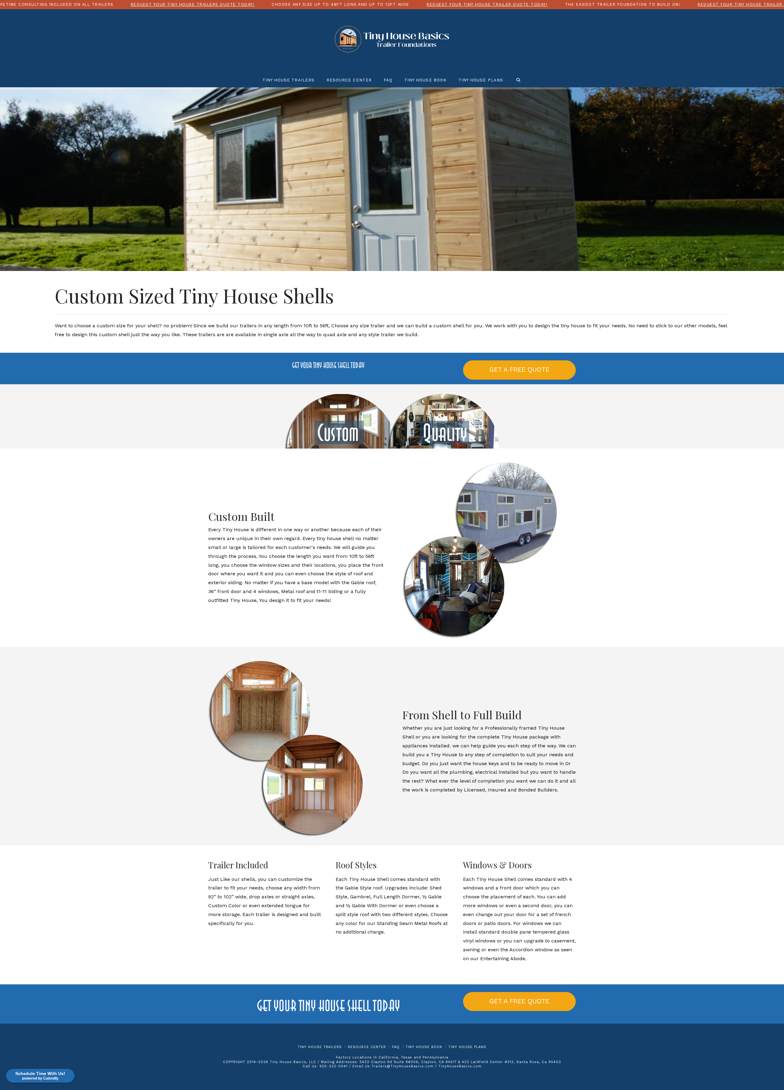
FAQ (396, 1047)
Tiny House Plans (467, 1047)
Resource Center (367, 1047)
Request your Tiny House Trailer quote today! (487, 4)
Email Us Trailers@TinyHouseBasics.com (393, 1066)
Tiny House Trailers (320, 1047)
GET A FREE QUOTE (519, 369)
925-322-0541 (333, 1066)
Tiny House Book (423, 1047)
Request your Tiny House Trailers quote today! (193, 4)
